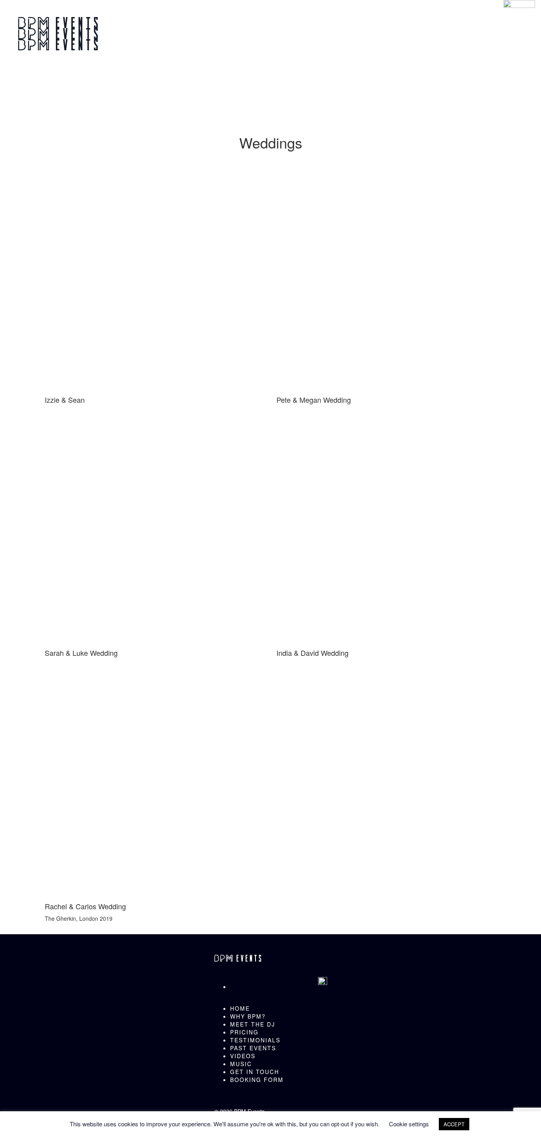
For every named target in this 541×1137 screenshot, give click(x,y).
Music (241, 1064)
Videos (242, 1056)
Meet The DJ (252, 1024)
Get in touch (254, 1072)
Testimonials (255, 1040)
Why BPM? (248, 1016)
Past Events (253, 1048)
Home (240, 1008)
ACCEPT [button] (454, 1124)
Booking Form (257, 1080)
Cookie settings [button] (409, 1124)
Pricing (244, 1032)
